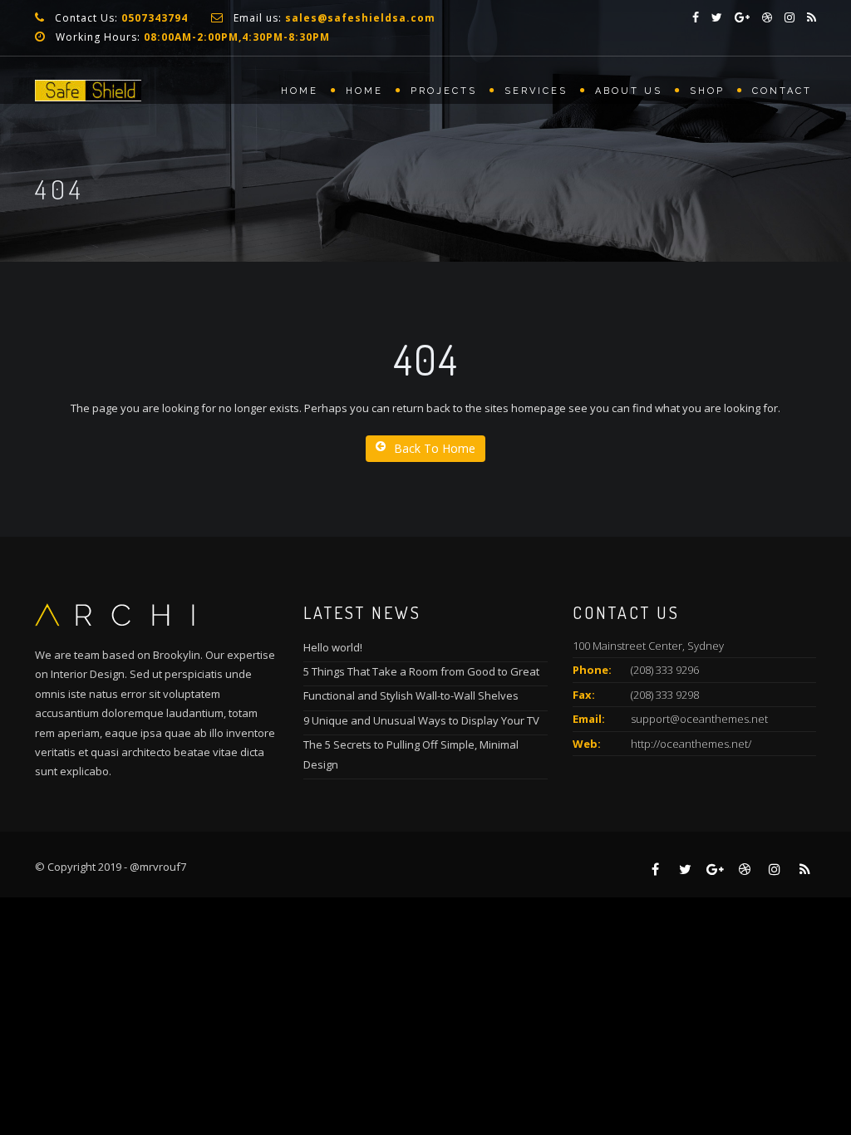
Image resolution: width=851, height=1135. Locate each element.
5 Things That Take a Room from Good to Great (421, 671)
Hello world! (332, 647)
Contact (782, 91)
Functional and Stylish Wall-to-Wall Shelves (411, 695)
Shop (707, 91)
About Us (628, 91)
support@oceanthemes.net (699, 718)
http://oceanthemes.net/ (691, 743)
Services (536, 91)
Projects (444, 91)
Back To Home (434, 448)
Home (299, 91)
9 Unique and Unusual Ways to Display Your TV (421, 720)
